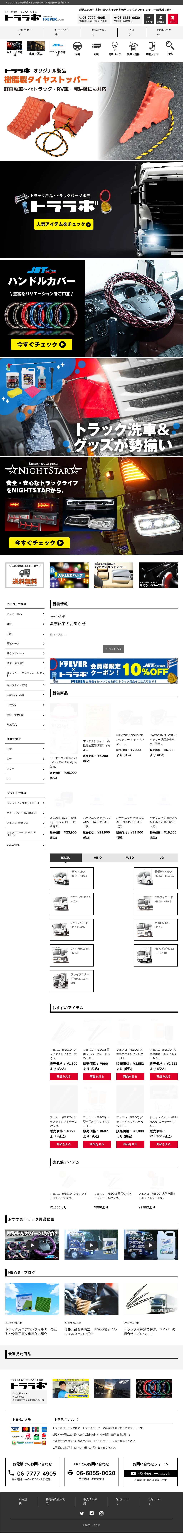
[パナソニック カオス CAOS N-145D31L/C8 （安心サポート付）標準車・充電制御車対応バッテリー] (130, 800)
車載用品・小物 (15, 695)
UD (8, 778)
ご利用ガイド (25, 32)
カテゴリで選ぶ (14, 54)
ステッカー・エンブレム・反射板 (24, 674)
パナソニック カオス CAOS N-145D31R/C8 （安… (96, 822)
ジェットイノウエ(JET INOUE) (23, 803)
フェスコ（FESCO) (19, 822)
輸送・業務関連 (15, 715)
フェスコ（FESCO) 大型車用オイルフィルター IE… (96, 1121)
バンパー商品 (14, 614)
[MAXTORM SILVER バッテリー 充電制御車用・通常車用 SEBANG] (164, 717)
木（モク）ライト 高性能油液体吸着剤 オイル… (97, 745)
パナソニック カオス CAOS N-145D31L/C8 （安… (130, 822)
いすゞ (10, 749)
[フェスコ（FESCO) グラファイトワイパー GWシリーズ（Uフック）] (64, 1099)
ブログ (131, 32)
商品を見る (64, 1076)
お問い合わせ (164, 32)
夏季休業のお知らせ (68, 623)
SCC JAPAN (13, 845)
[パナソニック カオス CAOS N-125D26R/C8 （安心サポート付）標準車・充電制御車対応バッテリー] (164, 800)
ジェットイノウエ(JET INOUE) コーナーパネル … (164, 1121)
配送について (99, 32)
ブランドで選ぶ (57, 54)
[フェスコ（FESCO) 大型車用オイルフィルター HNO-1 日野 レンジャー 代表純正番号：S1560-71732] (130, 1032)
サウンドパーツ (15, 653)
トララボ (95, 1525)
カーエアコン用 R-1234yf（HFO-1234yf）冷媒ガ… (63, 762)
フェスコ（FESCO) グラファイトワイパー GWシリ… (63, 1121)
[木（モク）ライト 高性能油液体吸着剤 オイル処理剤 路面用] (97, 720)
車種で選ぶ (36, 54)
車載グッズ (152, 54)
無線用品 (12, 724)
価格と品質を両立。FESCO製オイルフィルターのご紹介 (91, 1331)
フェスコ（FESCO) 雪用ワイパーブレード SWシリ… (96, 1054)
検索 (170, 54)
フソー (10, 768)
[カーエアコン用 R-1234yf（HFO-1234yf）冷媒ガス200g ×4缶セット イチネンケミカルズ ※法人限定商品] (64, 728)
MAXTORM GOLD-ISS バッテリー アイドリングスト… (130, 740)
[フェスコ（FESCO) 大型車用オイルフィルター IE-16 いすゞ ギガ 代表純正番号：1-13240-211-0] (97, 1099)
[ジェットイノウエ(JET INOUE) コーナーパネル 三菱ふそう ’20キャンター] (164, 1099)
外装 (96, 54)
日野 (9, 759)
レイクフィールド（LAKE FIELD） (21, 834)
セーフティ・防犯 (17, 685)
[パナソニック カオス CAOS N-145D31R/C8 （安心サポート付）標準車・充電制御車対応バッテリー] (97, 800)
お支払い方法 (62, 32)
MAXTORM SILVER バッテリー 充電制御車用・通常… (163, 740)
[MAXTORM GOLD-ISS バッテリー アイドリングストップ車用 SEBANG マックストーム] (130, 717)
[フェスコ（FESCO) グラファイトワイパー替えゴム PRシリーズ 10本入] (64, 1032)
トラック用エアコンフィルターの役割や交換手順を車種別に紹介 (31, 1331)
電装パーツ (114, 54)
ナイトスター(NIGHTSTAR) (22, 813)
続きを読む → (58, 635)
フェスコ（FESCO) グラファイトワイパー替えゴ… (63, 1054)
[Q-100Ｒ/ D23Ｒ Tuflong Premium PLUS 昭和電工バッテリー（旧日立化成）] (64, 800)
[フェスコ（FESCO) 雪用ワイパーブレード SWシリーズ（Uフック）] (97, 1032)
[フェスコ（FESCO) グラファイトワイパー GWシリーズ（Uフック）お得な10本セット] (130, 1099)
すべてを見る (114, 648)
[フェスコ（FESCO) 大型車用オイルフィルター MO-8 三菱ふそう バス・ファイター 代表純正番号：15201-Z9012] (164, 1032)
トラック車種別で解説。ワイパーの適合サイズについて (149, 1331)
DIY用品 (11, 705)
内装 (77, 54)
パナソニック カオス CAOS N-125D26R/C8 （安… (163, 822)
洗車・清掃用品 (15, 663)
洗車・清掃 (133, 54)
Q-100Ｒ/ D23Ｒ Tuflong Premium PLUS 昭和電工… (63, 822)
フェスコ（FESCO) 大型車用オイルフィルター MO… (163, 1054)
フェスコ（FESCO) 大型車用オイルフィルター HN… (129, 1054)
